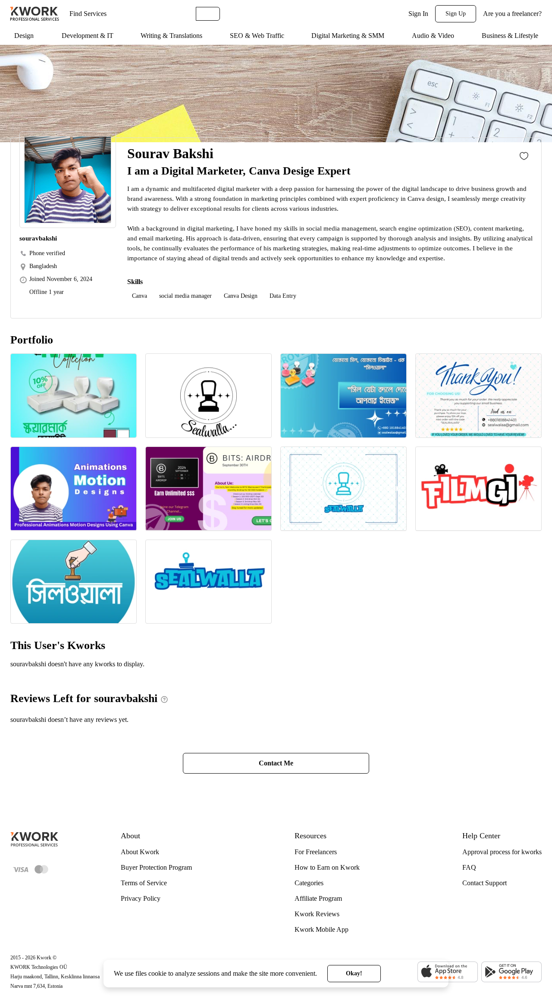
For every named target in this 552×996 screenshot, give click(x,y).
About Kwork (140, 851)
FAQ (469, 867)
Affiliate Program (318, 898)
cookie (157, 973)
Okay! (354, 973)
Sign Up (455, 13)
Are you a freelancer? (512, 13)
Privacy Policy (140, 898)
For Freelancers (316, 851)
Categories (309, 883)
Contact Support (484, 883)
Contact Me (276, 763)
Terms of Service (144, 883)
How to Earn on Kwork (327, 867)
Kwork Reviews (317, 914)
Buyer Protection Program (156, 867)
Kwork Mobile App (321, 929)
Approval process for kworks (502, 851)
